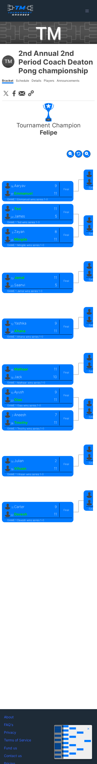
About (9, 717)
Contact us (13, 756)
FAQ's (8, 725)
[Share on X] (6, 93)
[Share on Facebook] (14, 93)
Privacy (10, 732)
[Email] (22, 93)
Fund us (10, 748)
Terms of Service (17, 740)
